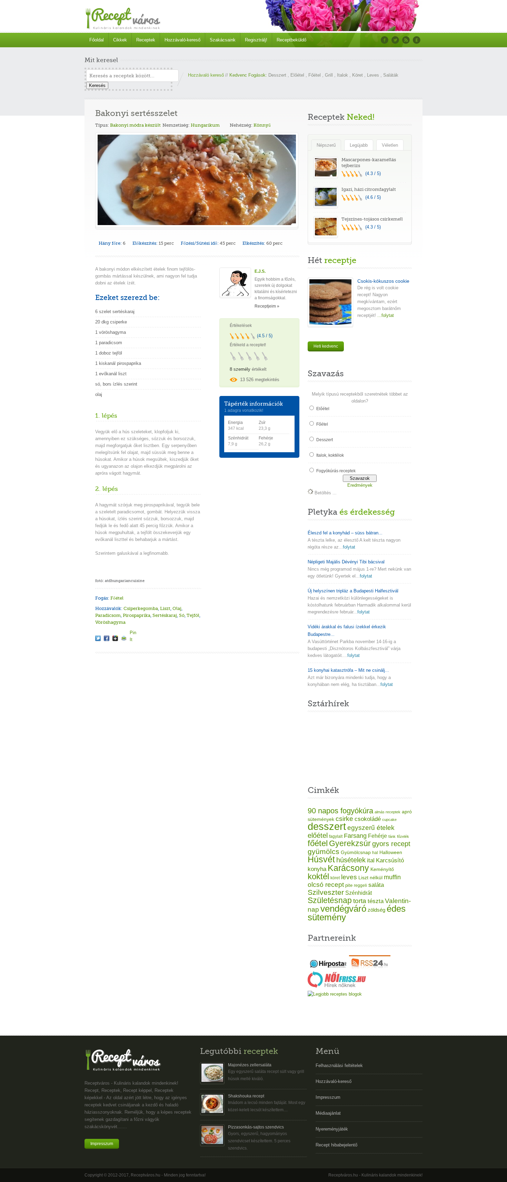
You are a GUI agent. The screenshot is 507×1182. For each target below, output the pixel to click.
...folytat (385, 315)
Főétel (314, 75)
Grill (329, 75)
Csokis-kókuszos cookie (383, 281)
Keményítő (382, 869)
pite (348, 885)
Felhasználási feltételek (339, 1065)
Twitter (395, 40)
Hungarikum (205, 125)
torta (359, 900)
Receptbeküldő (291, 39)
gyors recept (391, 843)
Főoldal (96, 39)
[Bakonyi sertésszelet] (98, 638)
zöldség (376, 910)
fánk (392, 836)
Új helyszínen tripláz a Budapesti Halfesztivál (353, 590)
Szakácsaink (223, 39)
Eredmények (359, 485)
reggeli (360, 885)
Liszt (165, 608)
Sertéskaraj (164, 615)
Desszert (277, 75)
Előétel (297, 75)
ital (371, 860)
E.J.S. (260, 271)
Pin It (132, 632)
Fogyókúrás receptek (336, 470)
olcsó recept (326, 884)
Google (416, 40)
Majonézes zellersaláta (249, 1065)
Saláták (390, 75)
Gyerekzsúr (350, 843)
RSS (406, 40)
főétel (318, 843)
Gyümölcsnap (356, 852)
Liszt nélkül (370, 877)
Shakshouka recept (246, 1096)
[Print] (124, 638)
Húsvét (321, 859)
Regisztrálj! (256, 39)
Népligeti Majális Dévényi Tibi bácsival (346, 561)
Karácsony (348, 868)
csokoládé (368, 819)
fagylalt (335, 836)
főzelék (403, 836)
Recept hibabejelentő (336, 1144)
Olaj (176, 608)
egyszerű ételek (371, 827)
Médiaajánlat (328, 1113)
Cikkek (120, 39)
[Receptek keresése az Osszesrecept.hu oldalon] (335, 994)
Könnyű (262, 125)
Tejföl (193, 615)
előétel (318, 835)
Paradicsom (108, 615)
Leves (373, 75)
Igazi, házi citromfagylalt (368, 189)
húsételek (351, 860)
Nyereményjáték (332, 1129)
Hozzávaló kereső (206, 75)
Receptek (145, 39)
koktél (318, 876)
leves (349, 877)
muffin (392, 877)
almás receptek (387, 812)
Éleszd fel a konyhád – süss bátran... (345, 532)
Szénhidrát (358, 893)
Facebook (384, 40)
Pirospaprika (136, 615)
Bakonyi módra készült (135, 125)
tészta (376, 901)
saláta (376, 885)
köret (335, 877)
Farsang (355, 835)
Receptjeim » (267, 306)
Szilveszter (326, 892)
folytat (349, 547)
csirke (344, 818)
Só (182, 615)
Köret (357, 75)
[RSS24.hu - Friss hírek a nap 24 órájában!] (369, 967)
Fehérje (377, 836)
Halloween (390, 852)
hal (375, 852)
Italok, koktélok (330, 455)
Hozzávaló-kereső (182, 39)
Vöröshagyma (110, 622)
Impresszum (101, 1143)
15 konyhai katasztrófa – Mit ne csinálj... (348, 670)
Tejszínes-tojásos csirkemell (372, 219)
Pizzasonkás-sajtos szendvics (256, 1127)
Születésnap (330, 900)
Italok (342, 75)
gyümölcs (323, 851)
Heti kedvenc (326, 346)
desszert (327, 826)
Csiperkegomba (140, 608)
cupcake (389, 819)
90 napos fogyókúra (340, 810)
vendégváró (343, 908)
